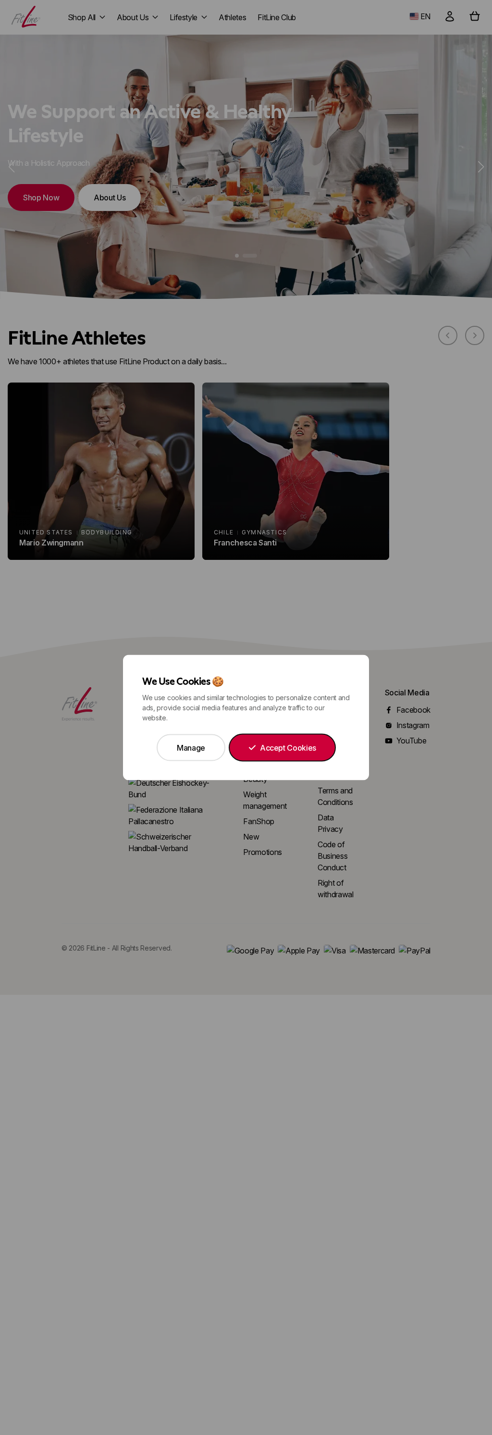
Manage (191, 748)
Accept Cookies (288, 748)
